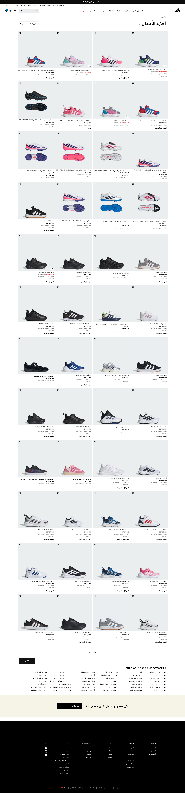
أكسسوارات (152, 754)
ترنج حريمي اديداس (88, 687)
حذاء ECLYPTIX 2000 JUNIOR (121, 273)
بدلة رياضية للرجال (88, 678)
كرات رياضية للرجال (87, 684)
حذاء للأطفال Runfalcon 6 (83, 272)
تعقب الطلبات (65, 757)
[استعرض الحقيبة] (6, 11)
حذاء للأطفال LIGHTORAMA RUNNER (156, 69)
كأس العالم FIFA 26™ (63, 684)
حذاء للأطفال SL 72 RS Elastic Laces (80, 324)
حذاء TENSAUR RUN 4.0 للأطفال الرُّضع (118, 529)
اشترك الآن (75, 706)
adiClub (88, 757)
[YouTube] (46, 755)
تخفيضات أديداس (65, 672)
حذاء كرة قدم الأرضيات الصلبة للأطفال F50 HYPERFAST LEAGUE (36, 120)
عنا (90, 748)
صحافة (89, 754)
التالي (27, 661)
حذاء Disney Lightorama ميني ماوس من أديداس (115, 70)
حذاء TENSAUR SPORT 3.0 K (46, 324)
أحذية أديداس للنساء (40, 678)
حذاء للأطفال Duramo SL (46, 272)
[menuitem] (137, 11)
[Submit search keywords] (21, 11)
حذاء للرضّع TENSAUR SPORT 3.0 (157, 324)
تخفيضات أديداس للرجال (62, 675)
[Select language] (6, 5)
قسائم (67, 764)
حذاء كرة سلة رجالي (87, 672)
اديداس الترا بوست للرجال (109, 675)
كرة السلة (131, 751)
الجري (132, 748)
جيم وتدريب (130, 767)
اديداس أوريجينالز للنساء (157, 687)
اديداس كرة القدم (136, 687)
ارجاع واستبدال (64, 754)
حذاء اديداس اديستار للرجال (108, 684)
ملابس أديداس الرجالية (39, 690)
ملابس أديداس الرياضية (39, 687)
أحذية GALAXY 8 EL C (161, 478)
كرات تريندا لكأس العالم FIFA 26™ (60, 687)
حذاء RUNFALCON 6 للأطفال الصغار (44, 427)
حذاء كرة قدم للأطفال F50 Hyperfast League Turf (76, 221)
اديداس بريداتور (136, 684)
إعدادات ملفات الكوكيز (76, 788)
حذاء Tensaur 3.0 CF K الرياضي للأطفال (155, 529)
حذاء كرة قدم (137, 675)
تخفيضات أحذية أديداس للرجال (60, 681)
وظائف (89, 751)
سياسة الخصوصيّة (90, 788)
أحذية (157, 18)
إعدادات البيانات (119, 788)
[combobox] (29, 11)
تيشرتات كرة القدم (135, 690)
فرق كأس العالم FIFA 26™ (61, 690)
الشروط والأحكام (102, 788)
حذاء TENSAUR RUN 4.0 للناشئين (120, 478)
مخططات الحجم (64, 767)
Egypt (65, 788)
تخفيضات (109, 757)
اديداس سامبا (161, 675)
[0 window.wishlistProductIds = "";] (10, 11)
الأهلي (140, 672)
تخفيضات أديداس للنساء (62, 678)
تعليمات (66, 748)
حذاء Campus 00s (48, 221)
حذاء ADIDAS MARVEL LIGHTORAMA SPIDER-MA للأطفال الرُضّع (36, 70)
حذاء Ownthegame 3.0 (122, 427)
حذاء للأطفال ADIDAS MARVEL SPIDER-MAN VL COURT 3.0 (37, 479)
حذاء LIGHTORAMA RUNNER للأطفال (81, 70)
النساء (110, 751)
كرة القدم (131, 754)
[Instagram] (46, 751)
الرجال (110, 748)
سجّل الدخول (14, 5)
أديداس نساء (43, 681)
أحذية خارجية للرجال (87, 675)
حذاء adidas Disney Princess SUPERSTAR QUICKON (75, 121)
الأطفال (163, 18)
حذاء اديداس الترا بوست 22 (108, 690)
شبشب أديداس (42, 684)
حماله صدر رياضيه (88, 681)
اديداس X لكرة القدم (135, 681)
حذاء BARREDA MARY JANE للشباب (44, 376)
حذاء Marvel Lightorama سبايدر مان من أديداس (153, 121)
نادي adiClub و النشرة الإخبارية (60, 760)
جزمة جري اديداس (111, 678)
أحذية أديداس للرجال (40, 672)
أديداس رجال (42, 675)
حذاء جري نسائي (112, 681)
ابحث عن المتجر (64, 773)
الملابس (153, 751)
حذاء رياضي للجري (111, 687)
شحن (67, 751)
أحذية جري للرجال (111, 672)
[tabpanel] (92, 349)
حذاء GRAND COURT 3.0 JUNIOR (44, 632)
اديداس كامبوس (160, 681)
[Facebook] (46, 748)
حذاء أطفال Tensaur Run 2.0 (82, 375)
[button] (137, 11)
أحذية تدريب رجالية (88, 690)
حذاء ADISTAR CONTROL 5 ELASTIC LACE (117, 375)
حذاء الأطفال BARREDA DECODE (82, 479)
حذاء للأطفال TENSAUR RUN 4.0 (82, 427)
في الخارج (131, 760)
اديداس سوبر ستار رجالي (157, 678)
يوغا (133, 757)
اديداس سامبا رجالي (159, 684)
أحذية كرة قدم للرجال (134, 678)
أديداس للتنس (130, 764)
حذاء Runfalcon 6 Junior (83, 581)
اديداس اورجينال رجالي (157, 672)
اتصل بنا (66, 770)
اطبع (111, 788)
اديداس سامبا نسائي (159, 690)
